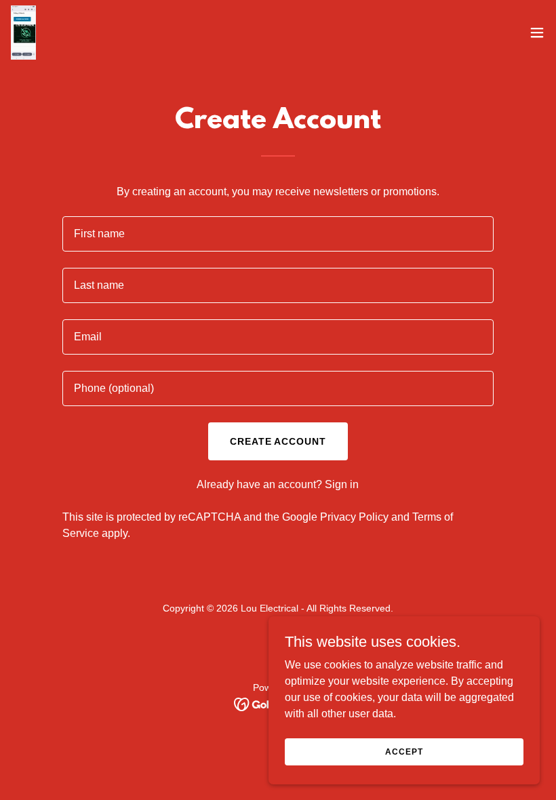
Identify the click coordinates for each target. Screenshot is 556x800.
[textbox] (277, 234)
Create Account (278, 441)
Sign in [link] (342, 484)
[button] (537, 32)
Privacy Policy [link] (354, 517)
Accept (403, 751)
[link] (23, 32)
